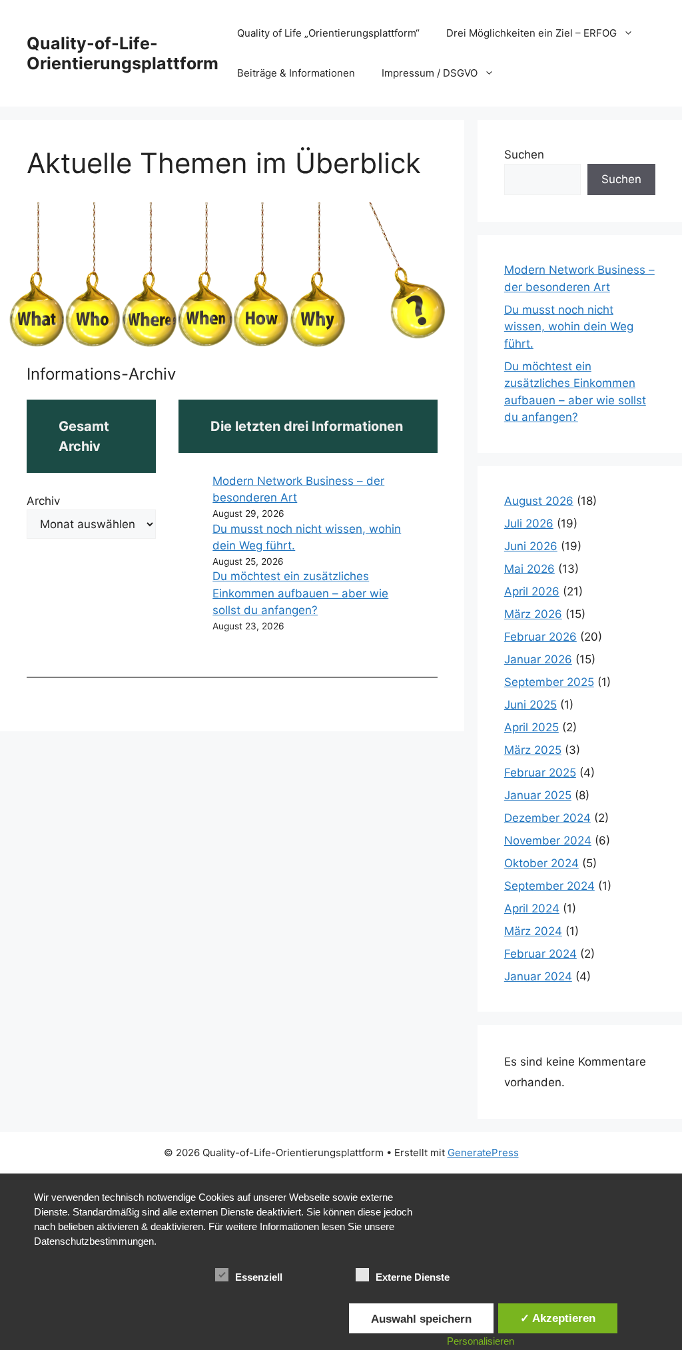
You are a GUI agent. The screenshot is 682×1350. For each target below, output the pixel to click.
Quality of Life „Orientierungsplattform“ (328, 33)
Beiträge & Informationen (296, 73)
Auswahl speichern (421, 1319)
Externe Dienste (413, 1277)
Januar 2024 (538, 976)
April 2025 (531, 727)
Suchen (524, 154)
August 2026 (538, 500)
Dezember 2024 (547, 818)
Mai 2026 (529, 568)
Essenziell (258, 1277)
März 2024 (533, 931)
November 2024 (547, 840)
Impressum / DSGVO (430, 73)
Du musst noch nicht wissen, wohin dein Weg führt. (568, 326)
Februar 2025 (540, 772)
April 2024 (531, 908)
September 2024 (549, 885)
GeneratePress (483, 1152)
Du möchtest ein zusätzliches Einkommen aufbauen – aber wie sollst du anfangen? (300, 593)
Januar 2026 (538, 659)
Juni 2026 (530, 546)
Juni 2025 (530, 704)
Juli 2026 (528, 523)
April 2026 (531, 591)
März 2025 (532, 750)
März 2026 (533, 614)
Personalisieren (480, 1341)
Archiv (43, 500)
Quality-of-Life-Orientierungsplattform (122, 53)
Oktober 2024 (541, 863)
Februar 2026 (540, 636)
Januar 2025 (537, 795)
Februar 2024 (540, 953)
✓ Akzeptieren (557, 1318)
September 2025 (549, 682)
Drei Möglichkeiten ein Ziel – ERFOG (531, 33)
